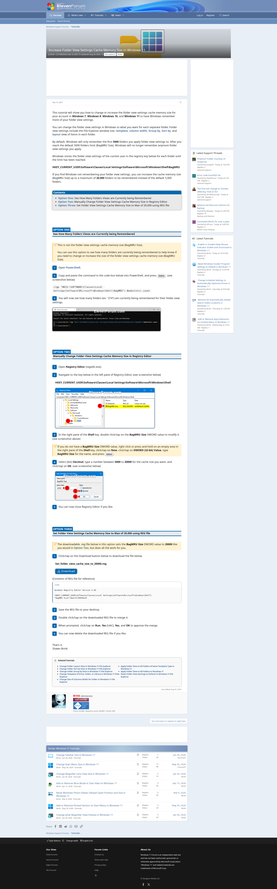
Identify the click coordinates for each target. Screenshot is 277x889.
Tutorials (99, 15)
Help (96, 870)
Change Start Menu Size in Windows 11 (77, 764)
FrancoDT (182, 767)
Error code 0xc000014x (209, 175)
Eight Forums (52, 865)
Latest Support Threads (209, 153)
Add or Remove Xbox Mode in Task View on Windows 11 (86, 783)
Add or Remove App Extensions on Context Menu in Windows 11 (213, 321)
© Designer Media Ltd (150, 878)
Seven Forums (52, 859)
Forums (57, 15)
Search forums (64, 21)
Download (68, 571)
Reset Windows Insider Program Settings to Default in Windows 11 (214, 265)
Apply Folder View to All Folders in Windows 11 (142, 671)
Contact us (99, 854)
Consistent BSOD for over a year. (213, 221)
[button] (85, 15)
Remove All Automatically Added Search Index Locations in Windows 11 (213, 302)
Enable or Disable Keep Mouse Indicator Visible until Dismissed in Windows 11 (214, 247)
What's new (77, 15)
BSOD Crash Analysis (206, 229)
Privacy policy (100, 865)
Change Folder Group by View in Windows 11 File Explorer (86, 671)
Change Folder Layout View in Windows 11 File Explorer (85, 666)
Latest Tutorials (205, 238)
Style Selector (55, 840)
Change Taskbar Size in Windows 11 (75, 755)
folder (120, 54)
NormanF (182, 757)
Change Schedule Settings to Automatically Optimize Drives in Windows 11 (213, 283)
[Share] (180, 102)
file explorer (110, 54)
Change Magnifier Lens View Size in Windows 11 (82, 773)
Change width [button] (72, 840)
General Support (204, 170)
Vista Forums (51, 854)
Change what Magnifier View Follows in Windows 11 (84, 814)
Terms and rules (101, 859)
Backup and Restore (205, 216)
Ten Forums (51, 870)
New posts (50, 21)
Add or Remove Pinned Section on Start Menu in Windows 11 (89, 805)
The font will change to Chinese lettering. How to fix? (212, 190)
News (118, 15)
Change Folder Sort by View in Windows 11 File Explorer (85, 669)
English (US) (87, 840)
